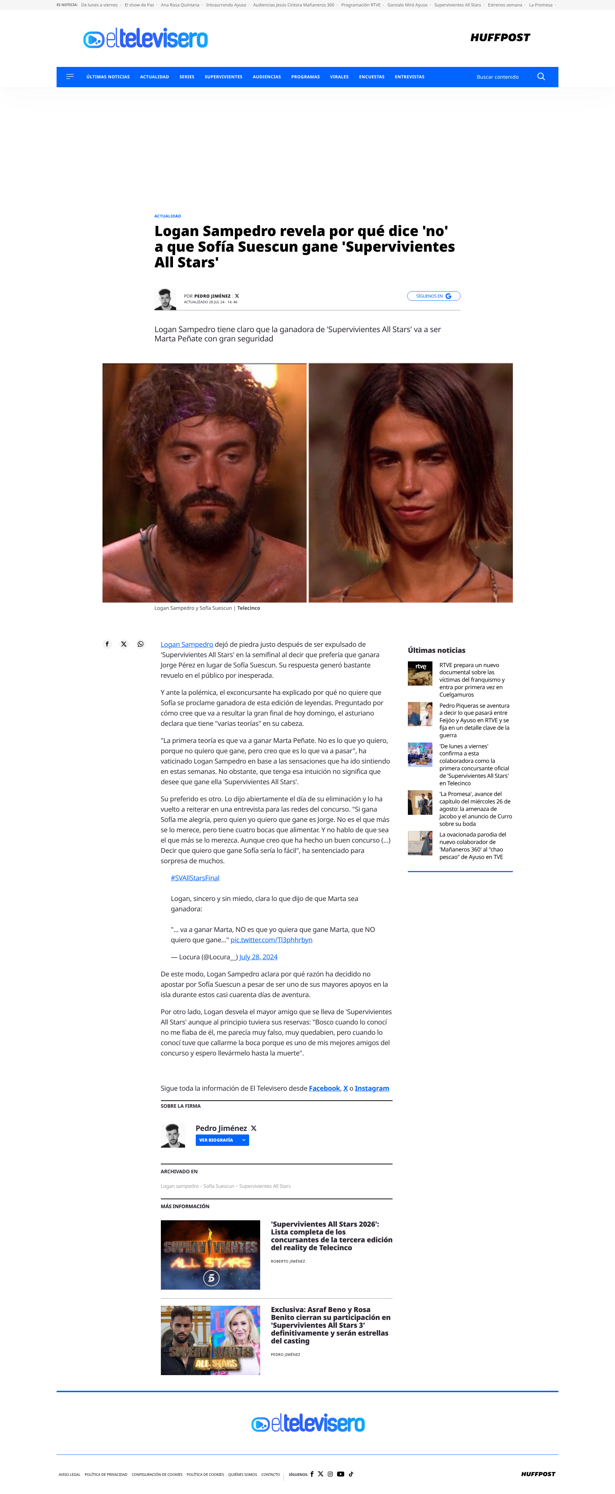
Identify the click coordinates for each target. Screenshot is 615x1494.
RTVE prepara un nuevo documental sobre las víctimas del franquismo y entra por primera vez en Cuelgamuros (472, 679)
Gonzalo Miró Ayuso (408, 5)
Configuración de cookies (157, 1474)
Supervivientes (223, 77)
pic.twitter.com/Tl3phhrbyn (271, 939)
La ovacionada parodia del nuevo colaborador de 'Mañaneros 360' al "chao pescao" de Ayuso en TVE (473, 845)
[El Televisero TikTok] (351, 1475)
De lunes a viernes (100, 5)
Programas (305, 77)
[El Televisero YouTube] (341, 1474)
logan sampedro (180, 1186)
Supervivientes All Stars (458, 5)
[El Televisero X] (321, 1474)
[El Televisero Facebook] (312, 1474)
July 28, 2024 (259, 956)
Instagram (372, 1088)
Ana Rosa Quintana (180, 5)
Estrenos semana (506, 5)
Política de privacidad (106, 1474)
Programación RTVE (361, 5)
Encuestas (372, 77)
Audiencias (267, 77)
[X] (237, 296)
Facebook (324, 1088)
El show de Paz (140, 5)
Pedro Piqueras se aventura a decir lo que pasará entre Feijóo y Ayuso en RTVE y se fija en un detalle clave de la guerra (475, 720)
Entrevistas (410, 77)
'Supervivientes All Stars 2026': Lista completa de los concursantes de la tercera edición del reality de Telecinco (332, 1235)
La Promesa (541, 5)
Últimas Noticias (108, 77)
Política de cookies (205, 1474)
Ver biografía (216, 1140)
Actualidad (154, 77)
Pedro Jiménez (212, 296)
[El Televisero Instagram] (330, 1475)
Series (186, 77)
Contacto (270, 1474)
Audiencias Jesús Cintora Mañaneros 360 (294, 5)
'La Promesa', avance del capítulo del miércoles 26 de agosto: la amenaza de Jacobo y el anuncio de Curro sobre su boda (476, 808)
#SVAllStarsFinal (195, 877)
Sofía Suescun (219, 1186)
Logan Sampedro (187, 644)
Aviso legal (69, 1474)
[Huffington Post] (500, 38)
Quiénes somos (242, 1474)
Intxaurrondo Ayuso (226, 5)
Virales (339, 77)
